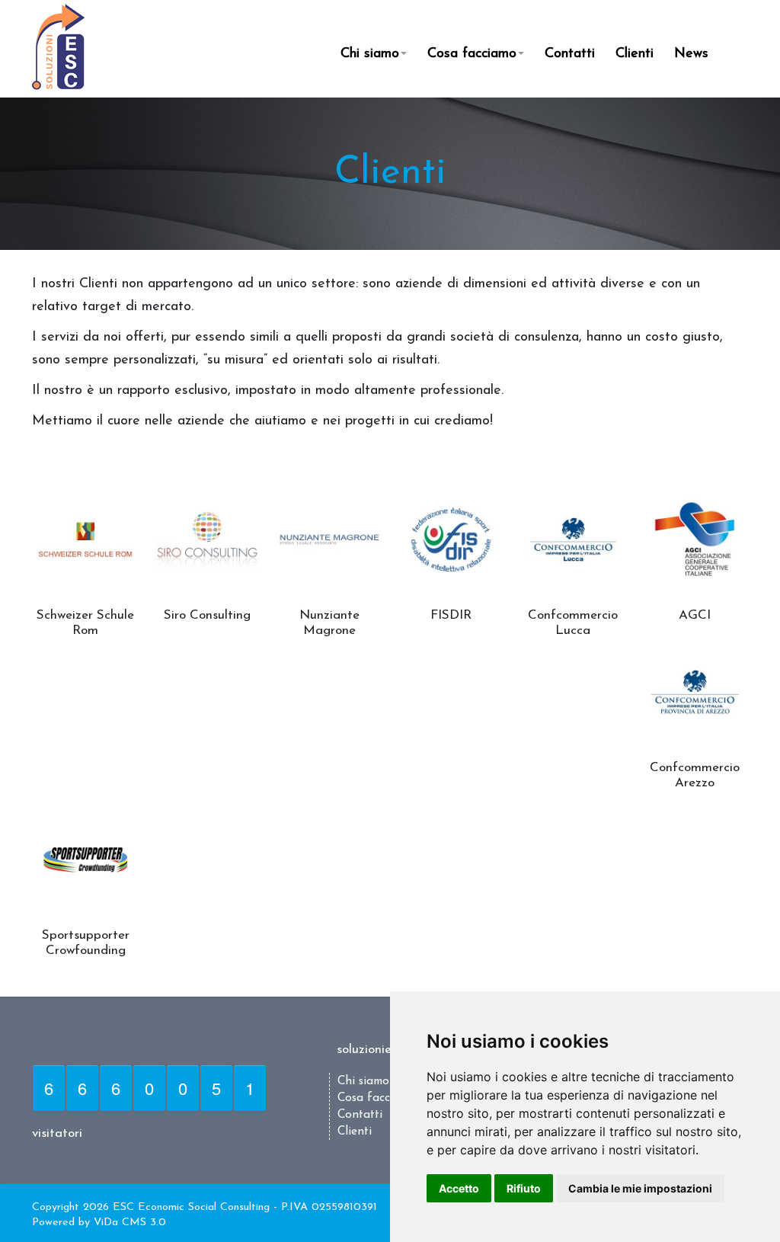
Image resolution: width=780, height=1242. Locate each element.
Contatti (570, 54)
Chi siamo (369, 54)
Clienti (634, 54)
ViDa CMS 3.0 (130, 1222)
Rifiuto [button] (524, 1188)
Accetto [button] (459, 1188)
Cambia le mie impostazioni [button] (640, 1188)
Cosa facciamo (471, 54)
